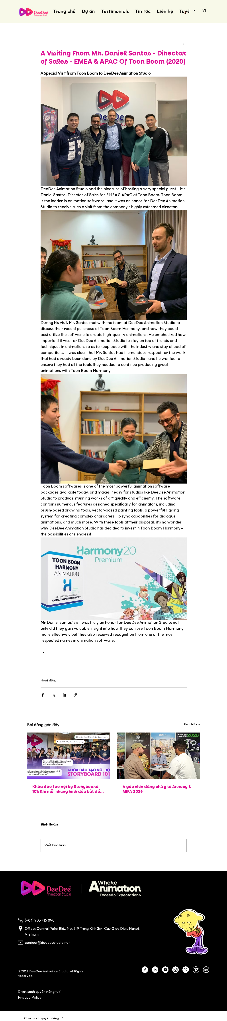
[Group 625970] (155, 969)
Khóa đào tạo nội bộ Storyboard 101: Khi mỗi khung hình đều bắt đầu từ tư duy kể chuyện (67, 789)
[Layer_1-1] (175, 969)
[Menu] (203, 888)
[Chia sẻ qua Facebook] (43, 695)
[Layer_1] (165, 969)
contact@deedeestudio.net (47, 943)
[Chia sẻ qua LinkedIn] (64, 695)
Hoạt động (49, 680)
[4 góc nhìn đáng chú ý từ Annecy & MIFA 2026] (158, 756)
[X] (185, 969)
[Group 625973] (145, 969)
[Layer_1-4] (206, 969)
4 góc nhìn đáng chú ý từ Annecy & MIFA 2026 (157, 789)
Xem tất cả (192, 724)
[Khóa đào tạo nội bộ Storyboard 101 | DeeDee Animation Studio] (68, 756)
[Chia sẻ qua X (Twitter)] (53, 695)
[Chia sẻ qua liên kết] (75, 695)
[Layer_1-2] (196, 969)
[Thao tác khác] (184, 43)
